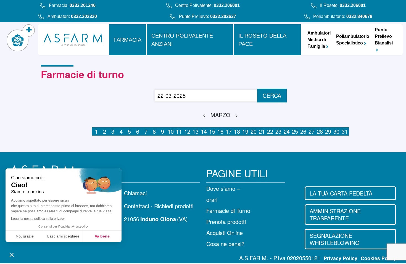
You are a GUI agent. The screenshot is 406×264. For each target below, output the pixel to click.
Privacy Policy (340, 258)
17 (229, 131)
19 (245, 131)
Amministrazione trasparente (335, 214)
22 (270, 131)
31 (345, 131)
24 (287, 131)
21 (262, 131)
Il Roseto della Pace (262, 40)
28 (320, 131)
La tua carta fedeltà (341, 193)
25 (295, 131)
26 (303, 131)
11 (179, 131)
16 (220, 131)
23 (278, 131)
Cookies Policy (378, 258)
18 (237, 131)
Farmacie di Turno (228, 211)
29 (328, 131)
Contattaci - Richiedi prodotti (158, 206)
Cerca (272, 95)
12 (187, 131)
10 (171, 131)
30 (336, 131)
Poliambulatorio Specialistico (352, 39)
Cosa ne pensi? (225, 244)
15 (212, 131)
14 (204, 131)
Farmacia (127, 40)
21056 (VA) (156, 219)
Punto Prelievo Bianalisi (384, 36)
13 (196, 131)
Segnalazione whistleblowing (335, 239)
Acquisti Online (224, 233)
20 (254, 131)
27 (312, 131)
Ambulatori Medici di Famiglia (319, 40)
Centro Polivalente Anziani (182, 40)
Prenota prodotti (226, 222)
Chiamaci (135, 193)
